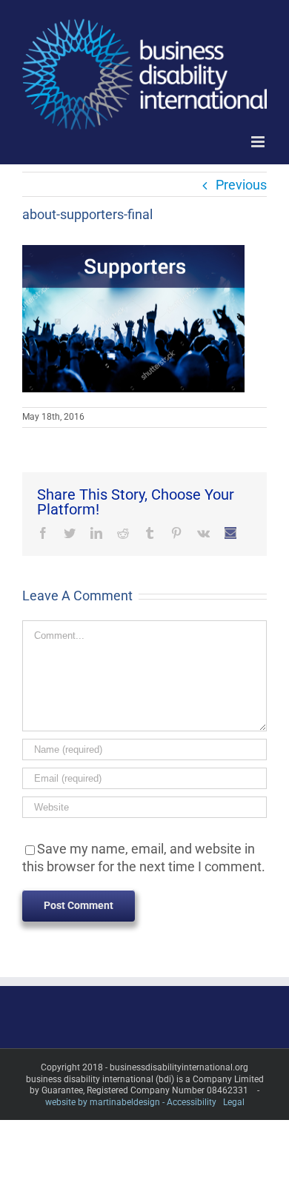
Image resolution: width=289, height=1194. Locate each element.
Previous (241, 184)
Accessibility (191, 1102)
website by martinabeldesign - (105, 1102)
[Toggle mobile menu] (259, 142)
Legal (234, 1102)
